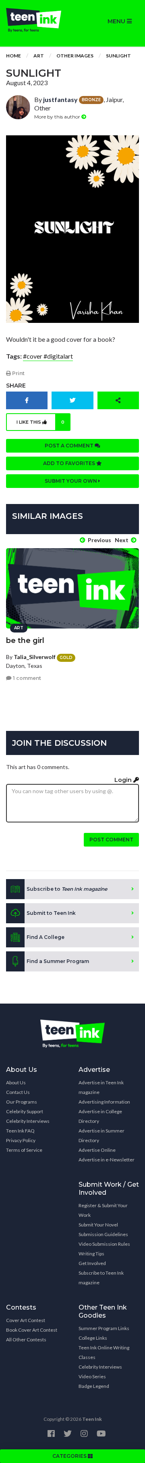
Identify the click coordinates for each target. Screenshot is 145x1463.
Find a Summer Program (58, 961)
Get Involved (92, 1263)
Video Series (92, 1376)
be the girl (25, 640)
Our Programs (21, 1102)
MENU (117, 21)
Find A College (45, 937)
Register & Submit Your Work (103, 1210)
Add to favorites (69, 463)
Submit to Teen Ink (51, 913)
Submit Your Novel (98, 1225)
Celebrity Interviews (28, 1121)
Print (18, 373)
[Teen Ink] (36, 20)
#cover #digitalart (48, 356)
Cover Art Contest (25, 1320)
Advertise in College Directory (100, 1116)
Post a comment (70, 446)
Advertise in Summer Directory (101, 1135)
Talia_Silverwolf (35, 656)
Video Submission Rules (104, 1244)
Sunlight (118, 56)
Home (13, 56)
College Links (93, 1338)
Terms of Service (24, 1150)
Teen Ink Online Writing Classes (104, 1352)
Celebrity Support (24, 1111)
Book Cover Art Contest (31, 1330)
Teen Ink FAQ (20, 1131)
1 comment (26, 678)
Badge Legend (94, 1386)
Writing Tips (91, 1254)
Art (38, 56)
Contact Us (18, 1092)
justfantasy (60, 99)
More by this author (57, 117)
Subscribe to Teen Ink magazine (101, 1277)
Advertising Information (104, 1102)
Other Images (74, 56)
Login (123, 780)
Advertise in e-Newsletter (107, 1160)
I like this (40, 422)
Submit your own (71, 481)
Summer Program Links (104, 1328)
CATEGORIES (70, 1456)
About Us (16, 1082)
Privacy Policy (20, 1140)
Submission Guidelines (103, 1234)
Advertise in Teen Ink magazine (101, 1087)
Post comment (111, 840)
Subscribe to (67, 889)
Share (16, 385)
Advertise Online (97, 1150)
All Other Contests (26, 1339)
